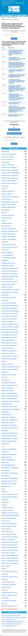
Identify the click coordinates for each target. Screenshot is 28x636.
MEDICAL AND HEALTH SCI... (9, 481)
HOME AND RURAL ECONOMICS (10, 401)
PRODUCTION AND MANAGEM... (10, 515)
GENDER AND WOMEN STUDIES (10, 367)
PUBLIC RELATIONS (7, 531)
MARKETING (5, 462)
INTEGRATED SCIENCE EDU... (9, 433)
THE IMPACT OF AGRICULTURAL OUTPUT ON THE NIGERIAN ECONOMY (17, 71)
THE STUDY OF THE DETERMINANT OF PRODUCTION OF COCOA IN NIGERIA (17, 58)
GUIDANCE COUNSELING (8, 383)
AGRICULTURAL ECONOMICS (9, 170)
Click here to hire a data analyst (14, 133)
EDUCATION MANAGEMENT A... (10, 305)
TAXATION (4, 579)
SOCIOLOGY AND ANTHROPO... (10, 563)
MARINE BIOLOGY (6, 457)
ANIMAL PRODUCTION (7, 191)
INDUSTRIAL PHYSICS (7, 422)
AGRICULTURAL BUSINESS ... (9, 167)
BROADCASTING (6, 226)
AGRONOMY (4, 186)
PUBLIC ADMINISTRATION (8, 526)
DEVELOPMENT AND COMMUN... (10, 290)
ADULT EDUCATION (7, 159)
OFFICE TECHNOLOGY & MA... (10, 494)
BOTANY (3, 220)
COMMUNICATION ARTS (8, 263)
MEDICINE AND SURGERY (8, 484)
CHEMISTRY (4, 242)
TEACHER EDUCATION (7, 582)
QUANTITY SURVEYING (8, 539)
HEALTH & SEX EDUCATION (9, 385)
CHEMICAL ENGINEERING (8, 239)
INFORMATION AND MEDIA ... (9, 425)
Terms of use (22, 632)
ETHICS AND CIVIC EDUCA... (9, 343)
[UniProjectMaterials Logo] (14, 8)
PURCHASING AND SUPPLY (9, 534)
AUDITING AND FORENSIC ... (9, 205)
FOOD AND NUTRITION (7, 353)
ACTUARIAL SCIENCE (7, 157)
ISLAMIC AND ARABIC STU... (9, 441)
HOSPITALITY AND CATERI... (9, 406)
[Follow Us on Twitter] (14, 15)
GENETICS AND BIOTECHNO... (10, 369)
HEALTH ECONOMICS (7, 388)
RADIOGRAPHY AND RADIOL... (10, 542)
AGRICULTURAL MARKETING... (10, 178)
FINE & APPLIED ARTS (7, 348)
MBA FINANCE (5, 476)
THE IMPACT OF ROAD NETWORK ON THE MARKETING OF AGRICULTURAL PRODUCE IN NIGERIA (17, 81)
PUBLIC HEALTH (6, 529)
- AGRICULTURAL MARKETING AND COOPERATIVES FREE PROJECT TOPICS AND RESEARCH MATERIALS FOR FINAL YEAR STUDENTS (14, 631)
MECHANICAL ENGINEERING (9, 478)
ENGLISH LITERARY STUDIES (9, 327)
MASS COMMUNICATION (8, 465)
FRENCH (3, 361)
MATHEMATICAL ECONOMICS (9, 468)
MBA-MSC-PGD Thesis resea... (9, 606)
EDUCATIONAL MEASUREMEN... (10, 311)
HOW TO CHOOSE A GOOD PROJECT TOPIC (11, 623)
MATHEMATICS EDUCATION (9, 473)
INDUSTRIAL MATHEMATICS (9, 420)
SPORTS (3, 569)
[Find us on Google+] (16, 15)
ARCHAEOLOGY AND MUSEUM (10, 197)
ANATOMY (4, 189)
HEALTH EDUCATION (7, 391)
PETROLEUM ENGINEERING (9, 497)
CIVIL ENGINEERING (7, 255)
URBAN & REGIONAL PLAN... (9, 595)
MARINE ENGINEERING (8, 460)
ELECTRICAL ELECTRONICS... (10, 314)
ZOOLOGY (4, 603)
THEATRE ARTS (5, 587)
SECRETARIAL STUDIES (8, 553)
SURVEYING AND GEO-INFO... (9, 577)
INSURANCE (4, 430)
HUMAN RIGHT (5, 412)
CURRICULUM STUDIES (8, 284)
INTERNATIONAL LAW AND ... (9, 438)
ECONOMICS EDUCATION (8, 298)
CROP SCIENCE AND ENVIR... (9, 282)
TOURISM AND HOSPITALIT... (9, 592)
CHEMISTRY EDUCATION (8, 244)
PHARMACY (4, 500)
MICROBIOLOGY (6, 486)
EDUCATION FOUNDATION (8, 303)
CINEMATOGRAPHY (7, 252)
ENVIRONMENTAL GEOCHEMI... (10, 332)
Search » (14, 38)
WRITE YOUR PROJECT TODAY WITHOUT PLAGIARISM (14, 617)
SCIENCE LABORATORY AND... (10, 550)
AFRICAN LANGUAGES (7, 165)
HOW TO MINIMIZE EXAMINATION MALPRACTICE (13, 621)
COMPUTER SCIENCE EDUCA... (10, 268)
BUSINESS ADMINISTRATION (9, 231)
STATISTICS (4, 574)
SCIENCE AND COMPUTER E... (10, 547)
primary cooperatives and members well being (15, 103)
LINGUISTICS (5, 452)
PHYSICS (4, 505)
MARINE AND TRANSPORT (9, 454)
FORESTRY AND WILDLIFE (9, 359)
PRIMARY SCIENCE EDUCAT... (9, 513)
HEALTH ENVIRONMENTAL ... (9, 393)
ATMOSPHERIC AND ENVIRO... (10, 202)
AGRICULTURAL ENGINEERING (10, 173)
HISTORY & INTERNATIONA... (9, 399)
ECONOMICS (5, 295)
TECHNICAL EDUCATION (8, 585)
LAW (2, 446)
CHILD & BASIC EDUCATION (9, 247)
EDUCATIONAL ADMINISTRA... (10, 308)
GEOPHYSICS (5, 380)
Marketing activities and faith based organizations (16, 115)
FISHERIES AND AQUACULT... (9, 351)
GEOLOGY (4, 377)
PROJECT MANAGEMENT (8, 518)
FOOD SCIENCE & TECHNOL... (10, 356)
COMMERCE (4, 260)
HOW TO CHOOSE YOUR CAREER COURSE (11, 615)
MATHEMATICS (5, 470)
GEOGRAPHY (5, 372)
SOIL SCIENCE (5, 566)
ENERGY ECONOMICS (7, 321)
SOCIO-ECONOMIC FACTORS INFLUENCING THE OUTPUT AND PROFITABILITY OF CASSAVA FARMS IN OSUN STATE (16, 52)
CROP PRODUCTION (7, 279)
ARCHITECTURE (6, 199)
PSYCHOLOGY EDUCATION (9, 523)
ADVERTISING (5, 162)
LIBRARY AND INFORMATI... (9, 449)
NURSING (4, 492)
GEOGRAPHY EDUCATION (8, 375)
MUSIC (3, 489)
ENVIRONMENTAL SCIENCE (9, 337)
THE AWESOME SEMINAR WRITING (9, 626)
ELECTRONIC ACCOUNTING (9, 316)
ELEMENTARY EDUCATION (9, 319)
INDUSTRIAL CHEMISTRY (8, 417)
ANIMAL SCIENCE (6, 194)
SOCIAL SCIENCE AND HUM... (9, 558)
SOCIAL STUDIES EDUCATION (9, 561)
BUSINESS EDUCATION (8, 234)
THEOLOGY (4, 590)
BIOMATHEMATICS (6, 218)
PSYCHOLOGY (5, 521)
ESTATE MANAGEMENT (8, 340)
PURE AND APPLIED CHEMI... (9, 537)
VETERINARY (5, 598)
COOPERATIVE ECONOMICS (9, 274)
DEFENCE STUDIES (7, 287)
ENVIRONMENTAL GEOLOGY (9, 335)
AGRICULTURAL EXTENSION (9, 175)
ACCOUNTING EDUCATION (9, 154)
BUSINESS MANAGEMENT (8, 236)
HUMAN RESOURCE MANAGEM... (10, 409)
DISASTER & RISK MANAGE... (9, 292)
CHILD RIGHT (5, 250)
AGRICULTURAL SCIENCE (8, 181)
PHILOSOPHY (5, 502)
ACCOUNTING (5, 151)
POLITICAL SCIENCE (7, 510)
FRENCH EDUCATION (7, 364)
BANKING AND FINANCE (8, 207)
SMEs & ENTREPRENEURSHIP (10, 555)
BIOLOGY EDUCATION (7, 215)
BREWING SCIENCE (7, 223)
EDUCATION (4, 300)
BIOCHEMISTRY (5, 210)
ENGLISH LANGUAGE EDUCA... (10, 324)
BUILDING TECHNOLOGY (8, 228)
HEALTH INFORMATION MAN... (10, 396)
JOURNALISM (5, 444)
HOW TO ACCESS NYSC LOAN (8, 619)
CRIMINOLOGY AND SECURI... (9, 276)
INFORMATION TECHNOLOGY (9, 428)
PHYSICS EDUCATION (7, 507)
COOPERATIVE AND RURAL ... (10, 271)
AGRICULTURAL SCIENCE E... (9, 183)
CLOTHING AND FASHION (8, 258)
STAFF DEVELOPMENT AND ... (9, 571)
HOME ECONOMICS (7, 404)
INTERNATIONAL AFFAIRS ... (9, 436)
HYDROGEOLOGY (6, 414)
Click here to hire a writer (14, 129)
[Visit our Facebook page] (12, 15)
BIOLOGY (4, 213)
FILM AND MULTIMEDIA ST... (9, 345)
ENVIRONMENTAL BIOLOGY (9, 329)
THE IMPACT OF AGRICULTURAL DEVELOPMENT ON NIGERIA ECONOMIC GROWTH (17, 76)
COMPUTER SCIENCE (7, 266)
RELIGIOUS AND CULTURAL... (9, 545)
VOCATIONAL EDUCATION (8, 601)
